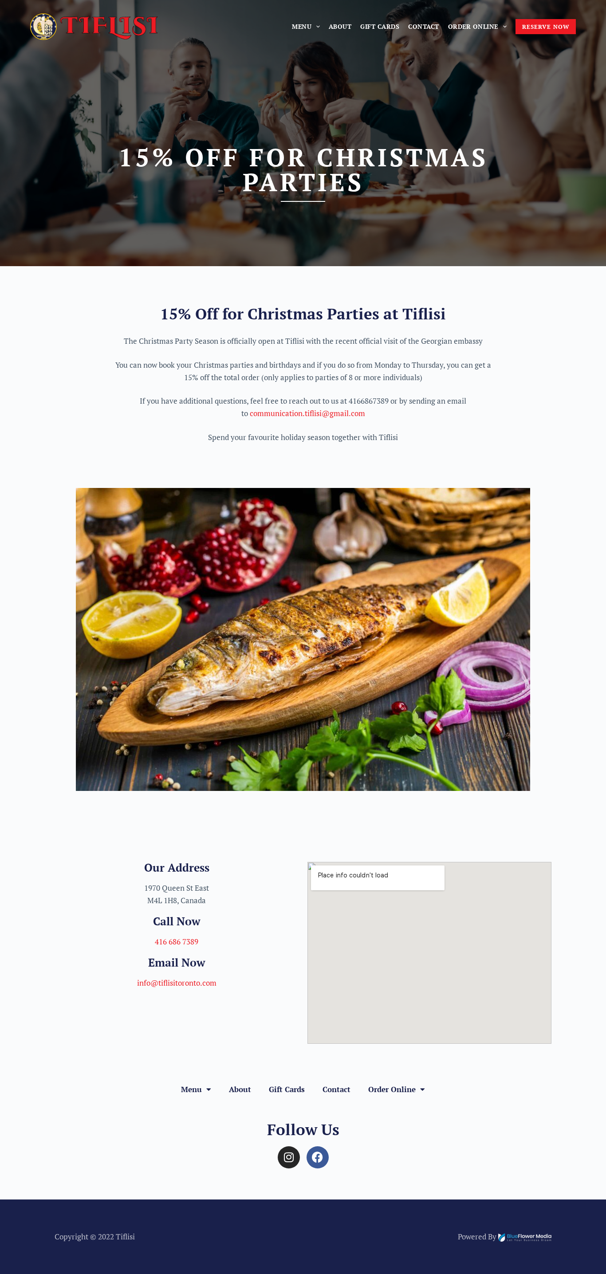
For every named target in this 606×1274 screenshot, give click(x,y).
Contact (423, 26)
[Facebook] (318, 1157)
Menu (301, 26)
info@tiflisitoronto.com (176, 983)
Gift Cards (379, 26)
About (340, 26)
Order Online (473, 26)
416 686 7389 (176, 941)
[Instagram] (289, 1157)
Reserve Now (545, 27)
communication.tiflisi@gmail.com (307, 413)
